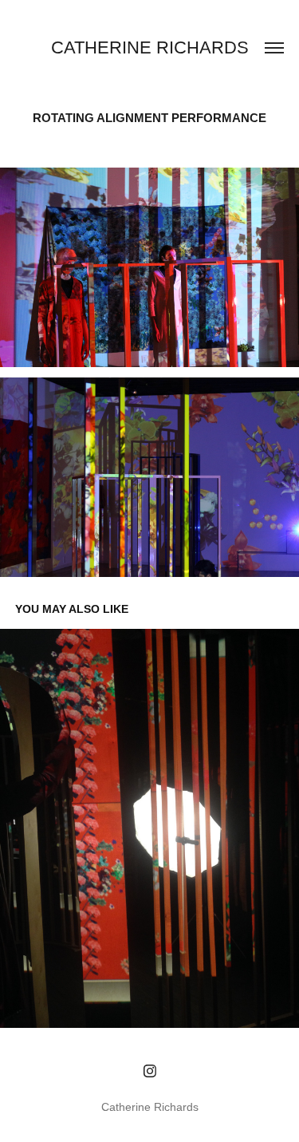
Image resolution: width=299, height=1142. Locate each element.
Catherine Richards (150, 47)
